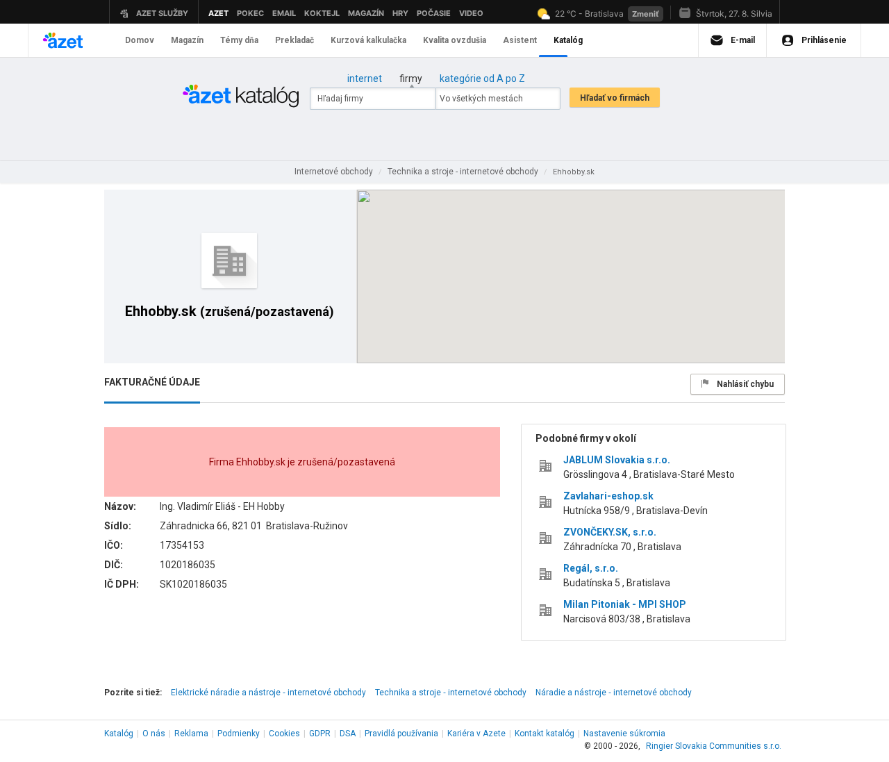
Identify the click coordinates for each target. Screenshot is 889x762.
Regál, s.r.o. (590, 568)
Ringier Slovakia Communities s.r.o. (713, 746)
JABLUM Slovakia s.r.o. (616, 459)
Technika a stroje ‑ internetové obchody (450, 692)
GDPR (320, 733)
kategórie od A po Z (482, 78)
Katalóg (118, 733)
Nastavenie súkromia (624, 733)
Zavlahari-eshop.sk (608, 496)
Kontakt (544, 733)
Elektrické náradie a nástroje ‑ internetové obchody (268, 692)
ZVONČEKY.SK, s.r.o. (609, 532)
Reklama (191, 733)
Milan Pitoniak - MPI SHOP (624, 604)
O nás (153, 733)
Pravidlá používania (401, 733)
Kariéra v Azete (476, 733)
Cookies (284, 733)
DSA (348, 733)
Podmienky (238, 733)
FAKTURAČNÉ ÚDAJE (152, 382)
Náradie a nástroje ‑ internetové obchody (613, 692)
